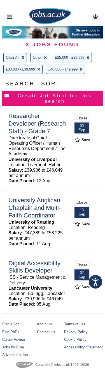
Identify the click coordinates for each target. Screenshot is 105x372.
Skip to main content (22, 5)
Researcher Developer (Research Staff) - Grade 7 (37, 123)
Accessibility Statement (83, 347)
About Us (44, 324)
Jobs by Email (13, 347)
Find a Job (10, 324)
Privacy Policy (76, 332)
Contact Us (46, 332)
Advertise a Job (15, 355)
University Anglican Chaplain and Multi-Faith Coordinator (34, 208)
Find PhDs (10, 332)
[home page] (50, 23)
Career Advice (13, 339)
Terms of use (74, 324)
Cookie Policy (75, 339)
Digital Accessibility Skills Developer (34, 267)
